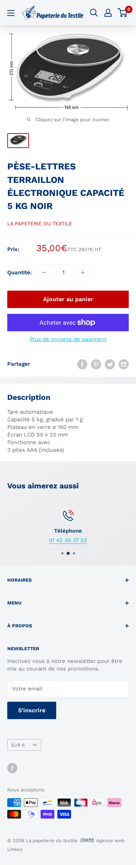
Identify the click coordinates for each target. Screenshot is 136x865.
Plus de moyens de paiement (68, 339)
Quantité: (19, 272)
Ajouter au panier (68, 299)
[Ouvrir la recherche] (94, 13)
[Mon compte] (108, 13)
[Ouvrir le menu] (11, 13)
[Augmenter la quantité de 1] (82, 272)
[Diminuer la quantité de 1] (44, 272)
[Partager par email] (124, 364)
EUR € (18, 745)
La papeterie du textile (39, 223)
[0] (122, 12)
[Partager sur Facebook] (82, 364)
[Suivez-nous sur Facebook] (12, 768)
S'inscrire (31, 710)
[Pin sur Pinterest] (96, 364)
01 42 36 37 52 (68, 540)
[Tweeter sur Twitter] (110, 364)
